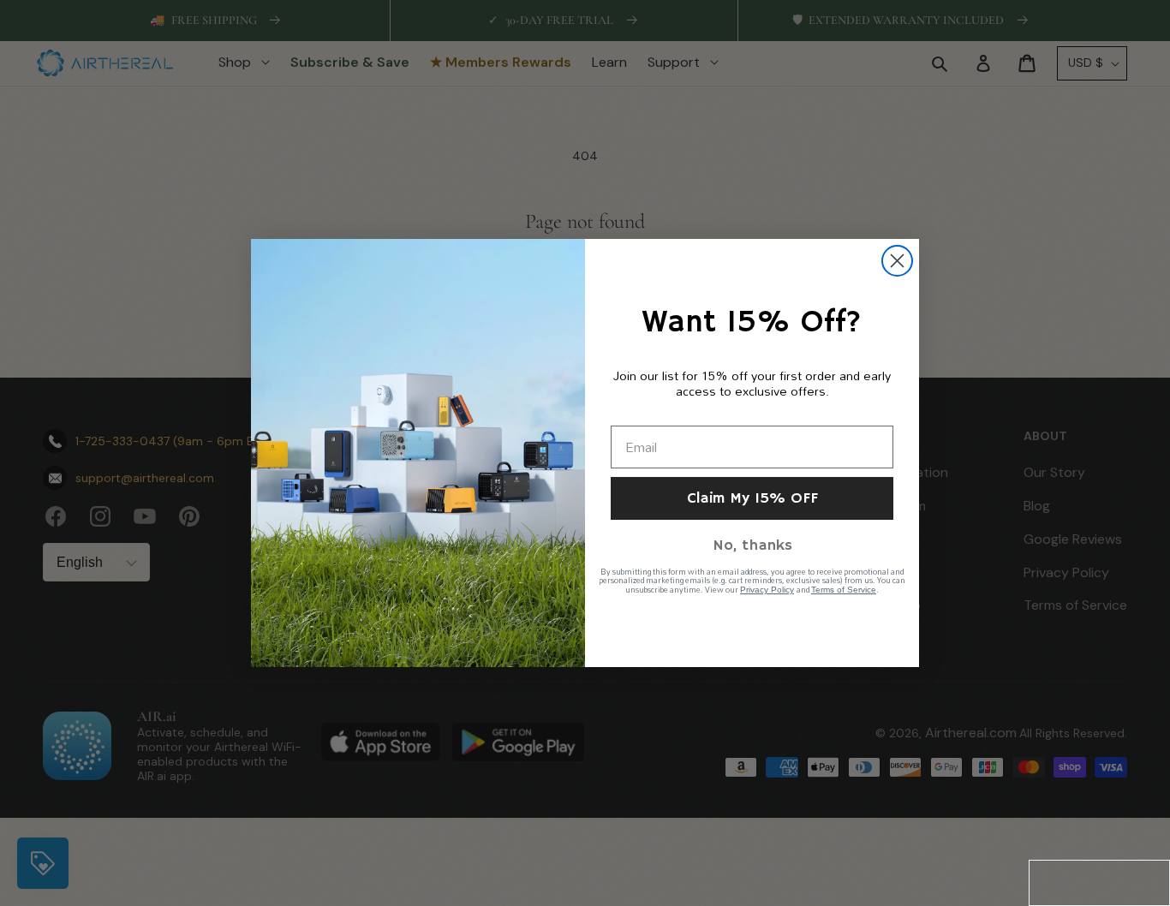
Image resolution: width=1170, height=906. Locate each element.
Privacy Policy (767, 589)
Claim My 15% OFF (752, 498)
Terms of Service (843, 589)
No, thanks (752, 545)
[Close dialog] (897, 261)
